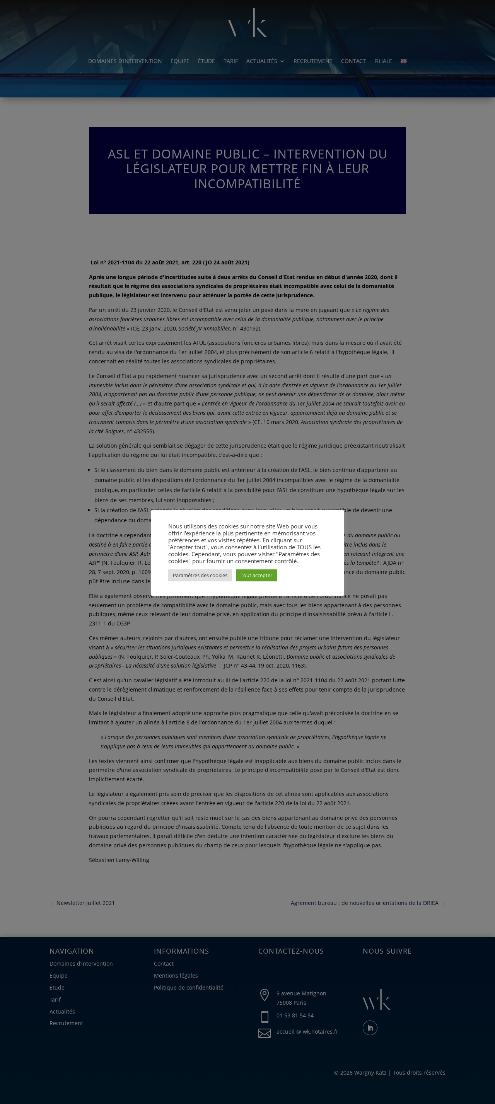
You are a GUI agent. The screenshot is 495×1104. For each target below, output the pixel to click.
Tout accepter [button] (256, 575)
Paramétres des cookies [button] (200, 575)
